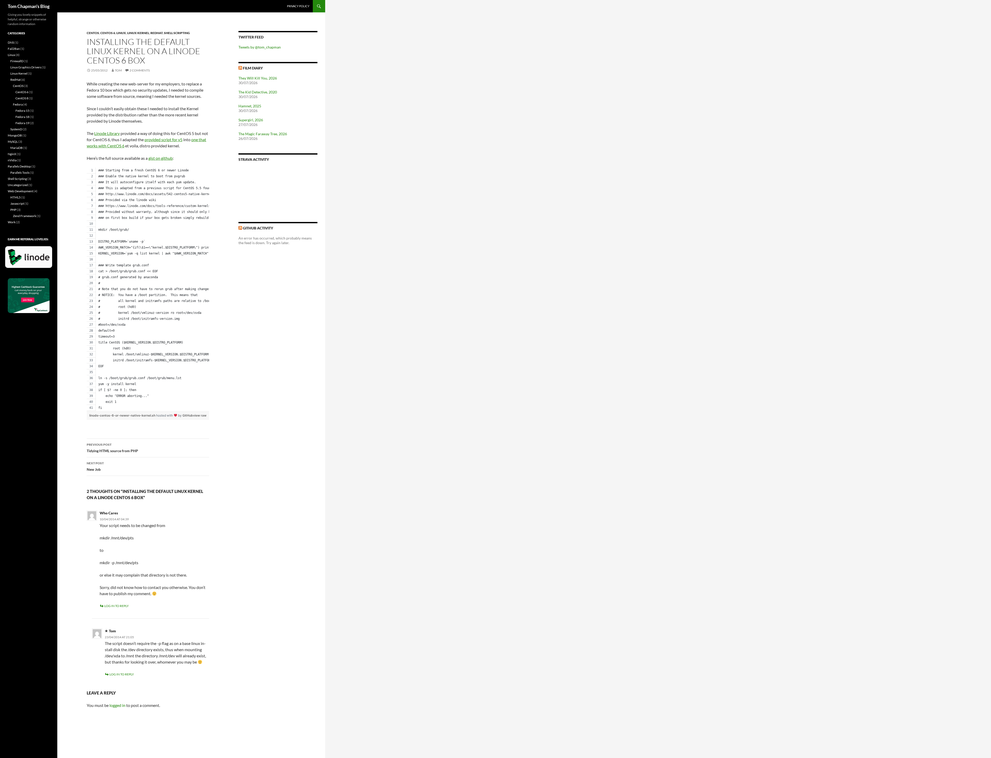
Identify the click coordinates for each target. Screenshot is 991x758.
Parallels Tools (19, 172)
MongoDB (15, 135)
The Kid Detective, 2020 (257, 92)
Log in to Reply (116, 606)
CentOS (93, 33)
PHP (13, 210)
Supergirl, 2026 (250, 120)
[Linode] (30, 259)
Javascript (17, 203)
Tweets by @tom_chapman (259, 47)
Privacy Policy (298, 6)
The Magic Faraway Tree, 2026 (262, 134)
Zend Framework (24, 216)
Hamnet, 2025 (249, 106)
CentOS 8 (21, 98)
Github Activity (258, 228)
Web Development (20, 191)
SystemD (16, 129)
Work (11, 222)
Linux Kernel (138, 33)
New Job (95, 466)
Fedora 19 (22, 123)
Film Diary (253, 68)
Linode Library (107, 133)
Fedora (18, 104)
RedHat (156, 33)
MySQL (13, 141)
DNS (11, 42)
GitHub (187, 415)
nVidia (12, 160)
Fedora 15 (22, 111)
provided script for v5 (163, 139)
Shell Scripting (177, 33)
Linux (121, 33)
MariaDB (16, 148)
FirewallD (16, 61)
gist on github (160, 158)
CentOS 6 (107, 33)
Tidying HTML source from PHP (112, 448)
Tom (118, 70)
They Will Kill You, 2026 (257, 78)
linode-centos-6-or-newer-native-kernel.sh (122, 415)
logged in (117, 705)
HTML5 (15, 197)
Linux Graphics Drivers (25, 67)
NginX (12, 154)
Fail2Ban (14, 49)
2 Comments (140, 70)
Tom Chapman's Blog (29, 6)
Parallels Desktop (19, 166)
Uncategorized (18, 185)
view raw (199, 415)
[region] (148, 289)
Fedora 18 (22, 117)
